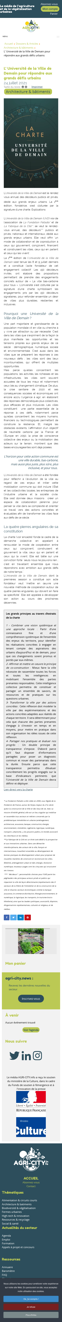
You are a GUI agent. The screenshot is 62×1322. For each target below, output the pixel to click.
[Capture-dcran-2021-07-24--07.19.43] (31, 143)
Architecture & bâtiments (28, 91)
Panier (54, 13)
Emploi (6, 1239)
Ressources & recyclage (15, 1219)
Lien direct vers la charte (18, 789)
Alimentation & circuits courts (19, 1200)
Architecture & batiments (17, 1204)
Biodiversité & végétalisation (19, 1208)
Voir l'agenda (31, 1029)
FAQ (4, 1275)
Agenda (6, 1235)
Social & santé (10, 1223)
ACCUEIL (31, 1178)
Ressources (11, 1259)
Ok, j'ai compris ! (31, 1298)
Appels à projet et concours (18, 1247)
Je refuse (31, 1306)
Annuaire (7, 1267)
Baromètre (8, 1271)
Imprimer (37, 86)
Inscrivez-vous (31, 999)
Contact (31, 1186)
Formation (8, 1243)
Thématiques (13, 1192)
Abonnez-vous (49, 4)
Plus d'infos (31, 1314)
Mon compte (50, 9)
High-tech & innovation (15, 1215)
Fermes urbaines (12, 1211)
